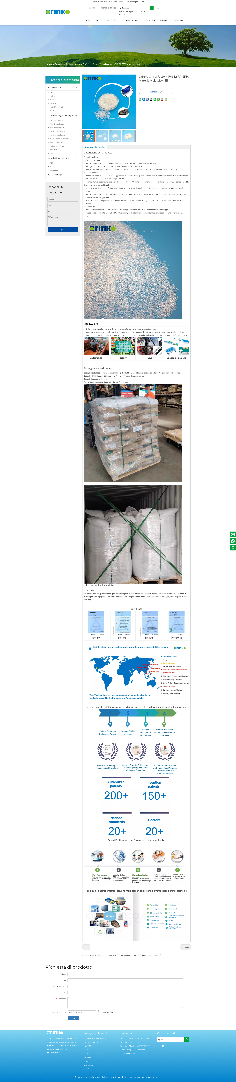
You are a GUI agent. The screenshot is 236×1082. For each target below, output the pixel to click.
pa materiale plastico (129, 955)
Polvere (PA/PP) (55, 175)
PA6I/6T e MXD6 (56, 107)
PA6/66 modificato (57, 146)
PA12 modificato (56, 120)
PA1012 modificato (57, 131)
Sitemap (136, 1077)
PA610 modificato (57, 127)
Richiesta (154, 91)
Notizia (113, 8)
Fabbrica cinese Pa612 (93, 955)
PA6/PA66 (87, 1046)
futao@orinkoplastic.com (134, 1)
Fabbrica (103, 8)
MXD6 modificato (57, 142)
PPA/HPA (53, 150)
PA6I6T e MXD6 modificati (60, 138)
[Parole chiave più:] (152, 8)
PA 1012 (53, 100)
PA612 (137, 11)
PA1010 (53, 103)
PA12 (52, 111)
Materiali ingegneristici (58, 158)
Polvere (86, 1050)
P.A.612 (52, 92)
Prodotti (87, 1061)
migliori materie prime (150, 955)
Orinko (86, 1053)
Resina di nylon (54, 87)
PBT (51, 163)
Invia (63, 230)
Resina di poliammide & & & (95, 1038)
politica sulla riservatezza (152, 1077)
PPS (51, 153)
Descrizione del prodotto (95, 147)
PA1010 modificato (57, 135)
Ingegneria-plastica (91, 1042)
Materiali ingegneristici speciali (62, 115)
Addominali (54, 170)
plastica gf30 (111, 955)
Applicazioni (88, 1065)
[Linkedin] (163, 1046)
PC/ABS (53, 166)
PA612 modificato (57, 124)
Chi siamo (92, 8)
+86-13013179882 (111, 1)
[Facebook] (159, 1046)
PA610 (143, 11)
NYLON (122, 14)
